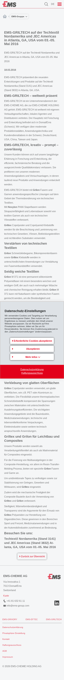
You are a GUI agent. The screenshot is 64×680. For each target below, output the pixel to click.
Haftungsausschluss (32, 373)
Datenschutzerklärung (32, 369)
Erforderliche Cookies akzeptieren (33, 341)
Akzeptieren (33, 349)
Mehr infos (31, 357)
